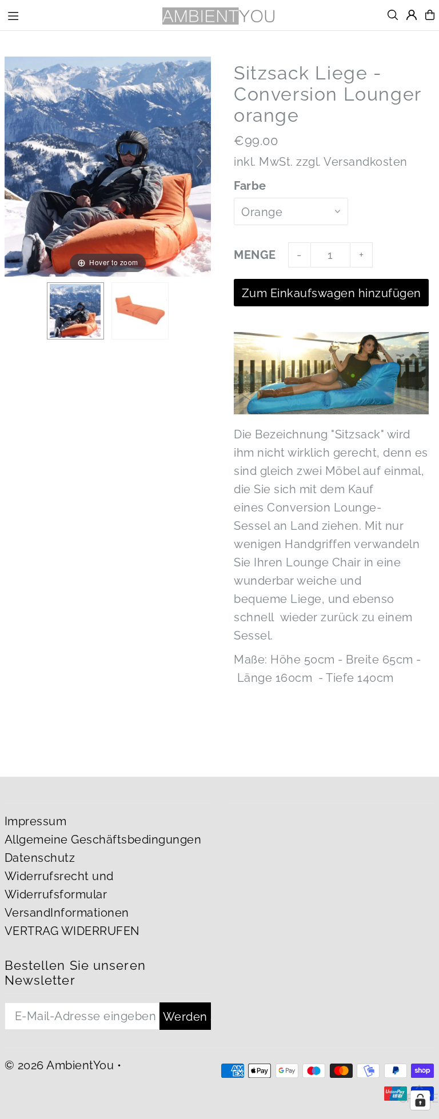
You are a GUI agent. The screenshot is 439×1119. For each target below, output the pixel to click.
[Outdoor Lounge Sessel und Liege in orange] (140, 310)
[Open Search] (393, 15)
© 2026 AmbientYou (59, 1065)
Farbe (250, 186)
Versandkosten (366, 162)
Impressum (36, 821)
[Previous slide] (16, 161)
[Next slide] (199, 161)
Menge (255, 255)
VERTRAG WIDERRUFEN (72, 931)
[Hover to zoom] (108, 166)
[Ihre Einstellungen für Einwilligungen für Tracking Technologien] (420, 1100)
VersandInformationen (67, 913)
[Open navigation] (78, 14)
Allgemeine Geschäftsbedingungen (103, 839)
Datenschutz (40, 858)
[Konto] (411, 15)
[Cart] (429, 15)
